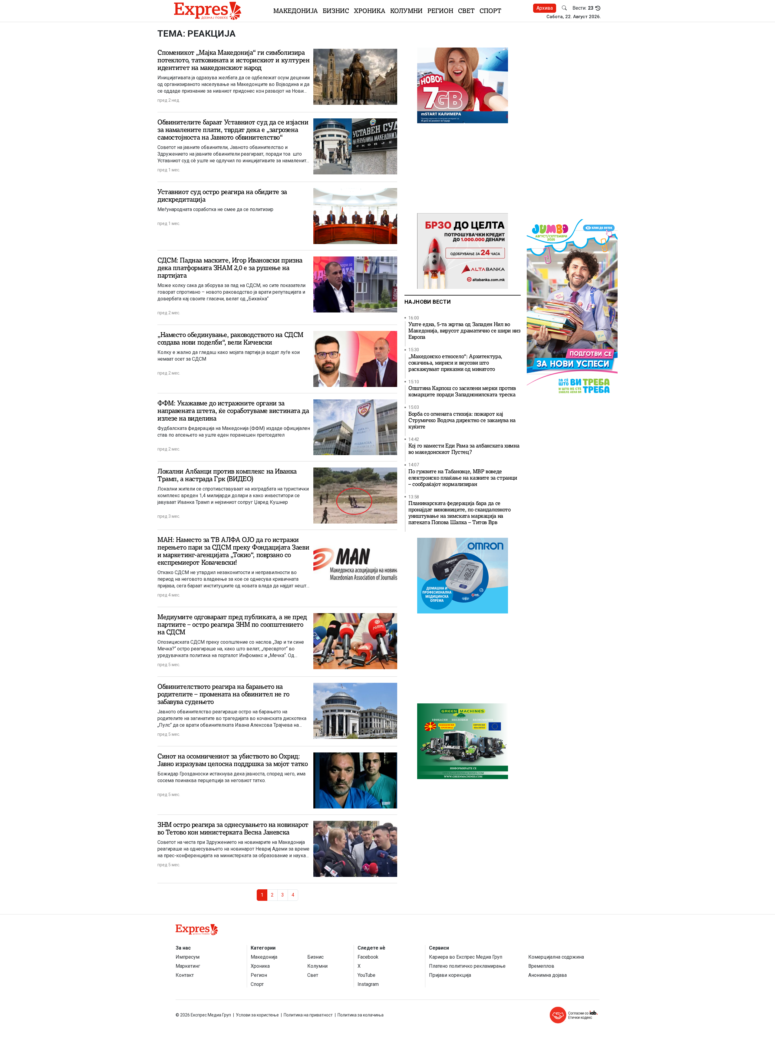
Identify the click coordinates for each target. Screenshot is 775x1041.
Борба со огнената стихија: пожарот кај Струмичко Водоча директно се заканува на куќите (461, 420)
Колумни (406, 11)
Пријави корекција (450, 975)
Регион (440, 11)
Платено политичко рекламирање (467, 966)
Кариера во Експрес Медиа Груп (465, 957)
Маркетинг (188, 966)
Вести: (582, 8)
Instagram (368, 984)
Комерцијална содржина (556, 957)
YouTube (366, 975)
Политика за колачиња (361, 1015)
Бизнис (336, 11)
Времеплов (541, 966)
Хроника (369, 11)
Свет (466, 11)
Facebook (368, 957)
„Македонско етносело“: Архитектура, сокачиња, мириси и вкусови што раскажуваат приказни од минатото (455, 362)
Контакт (185, 975)
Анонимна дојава (547, 975)
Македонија (295, 11)
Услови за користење (257, 1015)
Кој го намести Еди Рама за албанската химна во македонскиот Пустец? (463, 449)
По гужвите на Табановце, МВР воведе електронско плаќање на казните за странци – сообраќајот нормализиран (462, 477)
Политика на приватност (308, 1015)
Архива (544, 8)
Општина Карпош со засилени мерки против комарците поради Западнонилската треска (462, 391)
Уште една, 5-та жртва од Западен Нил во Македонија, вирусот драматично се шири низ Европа (464, 330)
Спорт (490, 11)
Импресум (188, 957)
